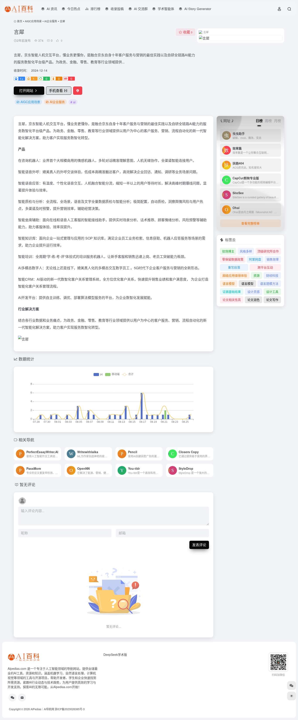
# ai (72, 102)
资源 (256, 275)
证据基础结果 (232, 291)
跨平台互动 (265, 267)
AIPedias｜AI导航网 (42, 709)
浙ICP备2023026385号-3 (70, 709)
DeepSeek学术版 (115, 654)
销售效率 (273, 259)
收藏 (187, 32)
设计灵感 (253, 291)
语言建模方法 (269, 283)
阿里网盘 (255, 259)
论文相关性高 (232, 299)
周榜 (268, 120)
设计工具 (272, 291)
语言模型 (229, 283)
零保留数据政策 (232, 259)
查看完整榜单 (250, 223)
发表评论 (199, 544)
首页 (19, 21)
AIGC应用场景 (33, 21)
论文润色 (253, 299)
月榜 (277, 120)
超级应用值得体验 (235, 275)
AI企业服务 (50, 21)
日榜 (259, 120)
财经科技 (272, 275)
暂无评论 (27, 484)
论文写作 (272, 299)
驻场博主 (228, 251)
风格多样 (246, 251)
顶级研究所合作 (268, 251)
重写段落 (234, 267)
